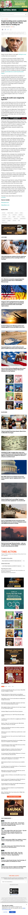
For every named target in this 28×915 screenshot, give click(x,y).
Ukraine (8, 220)
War (19, 220)
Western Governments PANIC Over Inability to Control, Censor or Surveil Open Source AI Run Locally (13, 840)
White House (4, 222)
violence (14, 220)
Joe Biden (7, 33)
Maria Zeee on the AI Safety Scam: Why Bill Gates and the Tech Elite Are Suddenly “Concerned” (13, 771)
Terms (6, 898)
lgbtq (10, 33)
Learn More (5, 912)
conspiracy (19, 32)
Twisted (3, 220)
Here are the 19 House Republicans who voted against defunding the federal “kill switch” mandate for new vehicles (13, 370)
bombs (15, 32)
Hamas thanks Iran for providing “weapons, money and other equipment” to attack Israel (13, 500)
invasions (3, 33)
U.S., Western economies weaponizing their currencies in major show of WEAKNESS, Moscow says (12, 280)
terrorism (16, 218)
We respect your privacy (14, 884)
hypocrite (24, 32)
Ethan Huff (8, 26)
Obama (12, 33)
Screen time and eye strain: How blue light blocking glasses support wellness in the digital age (13, 784)
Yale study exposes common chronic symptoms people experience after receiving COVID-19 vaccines (13, 258)
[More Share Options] (11, 29)
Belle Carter (8, 300)
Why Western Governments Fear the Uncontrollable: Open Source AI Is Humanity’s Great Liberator (13, 741)
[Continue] (25, 881)
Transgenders (23, 218)
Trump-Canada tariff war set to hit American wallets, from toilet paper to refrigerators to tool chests (13, 758)
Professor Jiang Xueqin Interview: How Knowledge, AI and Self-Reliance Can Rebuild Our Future (13, 861)
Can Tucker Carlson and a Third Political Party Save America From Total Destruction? (13, 846)
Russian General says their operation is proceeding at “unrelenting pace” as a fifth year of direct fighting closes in (13, 695)
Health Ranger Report (6, 818)
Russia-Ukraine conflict (6, 218)
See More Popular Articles (14, 796)
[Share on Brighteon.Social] (2, 29)
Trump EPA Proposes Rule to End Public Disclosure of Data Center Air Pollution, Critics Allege (13, 745)
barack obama (8, 32)
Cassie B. (7, 254)
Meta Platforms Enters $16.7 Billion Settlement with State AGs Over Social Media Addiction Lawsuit (13, 703)
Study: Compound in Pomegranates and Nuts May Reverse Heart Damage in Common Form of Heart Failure (13, 780)
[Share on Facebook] (5, 29)
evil (21, 32)
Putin (15, 33)
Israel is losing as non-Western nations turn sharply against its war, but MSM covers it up (12, 326)
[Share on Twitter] (8, 29)
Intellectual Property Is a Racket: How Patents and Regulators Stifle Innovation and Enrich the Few (11, 749)
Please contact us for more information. (8, 572)
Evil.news (3, 197)
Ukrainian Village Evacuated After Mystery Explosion (12, 711)
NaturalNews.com (5, 205)
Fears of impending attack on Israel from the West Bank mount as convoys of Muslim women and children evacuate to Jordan (13, 522)
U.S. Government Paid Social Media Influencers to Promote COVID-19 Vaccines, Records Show (13, 754)
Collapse (6, 19)
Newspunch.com (5, 202)
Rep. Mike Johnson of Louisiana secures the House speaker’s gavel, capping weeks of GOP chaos (13, 478)
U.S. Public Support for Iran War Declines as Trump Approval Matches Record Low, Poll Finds (13, 767)
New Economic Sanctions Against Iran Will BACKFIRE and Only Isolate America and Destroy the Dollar (13, 867)
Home (2, 19)
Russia (17, 33)
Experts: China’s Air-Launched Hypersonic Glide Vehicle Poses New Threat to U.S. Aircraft (12, 724)
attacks (4, 32)
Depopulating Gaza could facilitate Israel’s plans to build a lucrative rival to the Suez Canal (13, 347)
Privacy (3, 898)
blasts (12, 32)
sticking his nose (22, 54)
